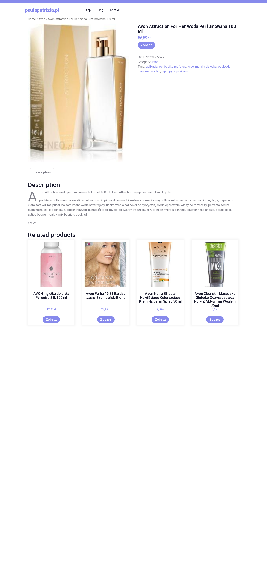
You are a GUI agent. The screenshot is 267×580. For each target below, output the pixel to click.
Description (42, 172)
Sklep (87, 10)
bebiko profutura (175, 66)
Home (32, 19)
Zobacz (146, 45)
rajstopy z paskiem (175, 71)
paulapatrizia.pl (42, 10)
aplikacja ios (154, 66)
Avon (42, 19)
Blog (100, 10)
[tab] (42, 172)
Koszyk (114, 10)
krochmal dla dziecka (202, 66)
